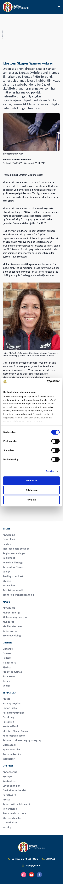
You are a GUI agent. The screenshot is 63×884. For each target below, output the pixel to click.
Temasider (9, 692)
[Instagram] (23, 874)
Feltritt (7, 658)
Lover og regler (11, 785)
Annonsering (10, 772)
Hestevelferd (10, 726)
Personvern (9, 795)
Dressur (7, 653)
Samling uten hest (13, 576)
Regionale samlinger (14, 553)
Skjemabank (9, 744)
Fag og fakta (10, 708)
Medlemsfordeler (13, 626)
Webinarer (9, 758)
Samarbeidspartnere (14, 813)
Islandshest (9, 662)
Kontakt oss (9, 781)
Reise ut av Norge (13, 567)
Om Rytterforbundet (14, 790)
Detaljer (50, 471)
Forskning (8, 721)
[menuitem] (23, 528)
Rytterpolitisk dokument (16, 804)
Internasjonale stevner (16, 548)
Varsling (7, 827)
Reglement (9, 557)
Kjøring (7, 667)
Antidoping (9, 535)
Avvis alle (31, 499)
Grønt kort (9, 539)
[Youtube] (31, 874)
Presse (6, 799)
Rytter (6, 571)
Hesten (7, 544)
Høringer (8, 776)
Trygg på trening (12, 754)
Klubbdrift (8, 621)
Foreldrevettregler (13, 712)
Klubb (6, 601)
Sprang (7, 681)
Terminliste (9, 585)
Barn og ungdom (12, 703)
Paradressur (10, 676)
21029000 (50, 859)
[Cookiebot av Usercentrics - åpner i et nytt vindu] (47, 382)
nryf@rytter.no (33, 865)
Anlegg (6, 698)
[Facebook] (39, 874)
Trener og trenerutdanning (18, 594)
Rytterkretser (10, 631)
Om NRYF (8, 765)
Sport (6, 528)
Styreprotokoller (12, 818)
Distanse (8, 648)
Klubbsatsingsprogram (15, 617)
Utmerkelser (10, 822)
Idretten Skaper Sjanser (16, 731)
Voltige (6, 685)
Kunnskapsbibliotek (14, 735)
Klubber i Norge (11, 612)
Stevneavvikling (12, 635)
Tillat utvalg (32, 490)
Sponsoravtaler (11, 749)
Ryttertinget (10, 808)
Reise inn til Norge (13, 562)
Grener (7, 642)
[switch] (55, 441)
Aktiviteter (9, 608)
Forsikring (8, 717)
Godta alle (31, 480)
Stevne (7, 581)
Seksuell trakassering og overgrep (22, 740)
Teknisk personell (13, 590)
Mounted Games (12, 671)
